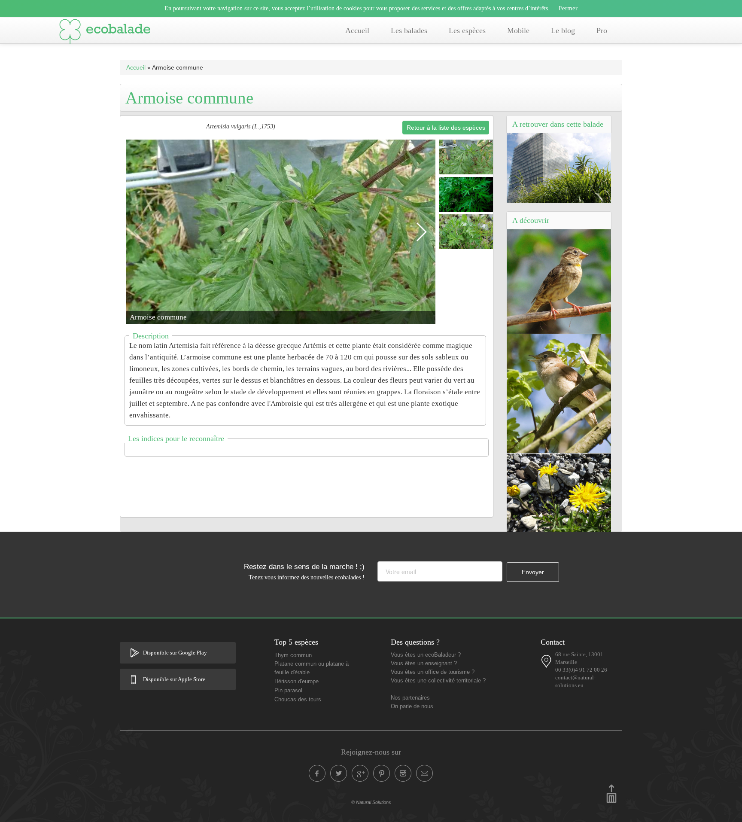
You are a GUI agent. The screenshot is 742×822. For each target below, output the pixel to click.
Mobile (518, 30)
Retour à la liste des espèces (446, 127)
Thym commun (293, 655)
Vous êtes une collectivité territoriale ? (438, 681)
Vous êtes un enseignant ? (424, 664)
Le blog (563, 30)
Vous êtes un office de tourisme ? (432, 672)
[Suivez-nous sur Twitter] (338, 773)
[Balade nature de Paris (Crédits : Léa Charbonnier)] (559, 167)
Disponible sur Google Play (175, 653)
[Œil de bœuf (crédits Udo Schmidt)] (559, 492)
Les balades (409, 30)
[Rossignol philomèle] (559, 393)
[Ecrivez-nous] (424, 773)
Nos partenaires (410, 698)
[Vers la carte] (547, 661)
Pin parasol (288, 691)
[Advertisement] (306, 481)
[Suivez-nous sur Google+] (360, 773)
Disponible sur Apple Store (174, 679)
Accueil (357, 30)
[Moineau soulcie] (559, 281)
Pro (601, 30)
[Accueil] (105, 33)
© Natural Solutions (371, 802)
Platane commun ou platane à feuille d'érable (311, 668)
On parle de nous (412, 706)
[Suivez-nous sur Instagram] (403, 773)
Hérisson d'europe (296, 682)
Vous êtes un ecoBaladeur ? (426, 655)
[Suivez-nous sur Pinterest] (381, 773)
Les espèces (467, 30)
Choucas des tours (297, 700)
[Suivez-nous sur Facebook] (317, 773)
